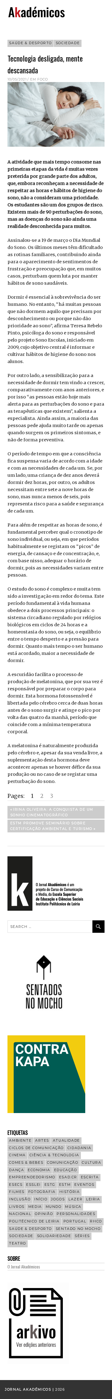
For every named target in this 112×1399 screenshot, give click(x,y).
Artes (42, 1141)
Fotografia (42, 1192)
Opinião (44, 1214)
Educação (65, 1170)
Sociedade (68, 43)
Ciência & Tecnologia (54, 1155)
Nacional (20, 1214)
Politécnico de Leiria (34, 1221)
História (69, 1192)
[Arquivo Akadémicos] (38, 1362)
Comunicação (62, 1163)
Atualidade (66, 1141)
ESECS (15, 1185)
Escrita (90, 1177)
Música (73, 1207)
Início (41, 1199)
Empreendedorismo (32, 1177)
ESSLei (33, 1185)
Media (35, 1207)
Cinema (17, 1155)
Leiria (93, 1199)
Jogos (58, 1199)
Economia (39, 1170)
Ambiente (20, 1141)
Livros (17, 1207)
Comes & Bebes (26, 1163)
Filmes (17, 1192)
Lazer (75, 1199)
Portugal (74, 1221)
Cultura (91, 1163)
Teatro (17, 1243)
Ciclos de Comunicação (36, 1148)
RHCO (96, 1221)
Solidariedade (54, 1236)
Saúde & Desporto (30, 43)
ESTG (49, 1185)
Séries (82, 1236)
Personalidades (76, 1214)
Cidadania (79, 1148)
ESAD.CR (68, 1177)
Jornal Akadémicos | (30, 1389)
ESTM (65, 1185)
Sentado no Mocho (78, 1229)
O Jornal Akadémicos (23, 1266)
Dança (16, 1170)
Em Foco (39, 79)
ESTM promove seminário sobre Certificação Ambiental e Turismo (51, 826)
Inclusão (19, 1199)
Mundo (54, 1207)
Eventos (84, 1185)
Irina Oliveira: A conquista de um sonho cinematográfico (51, 812)
